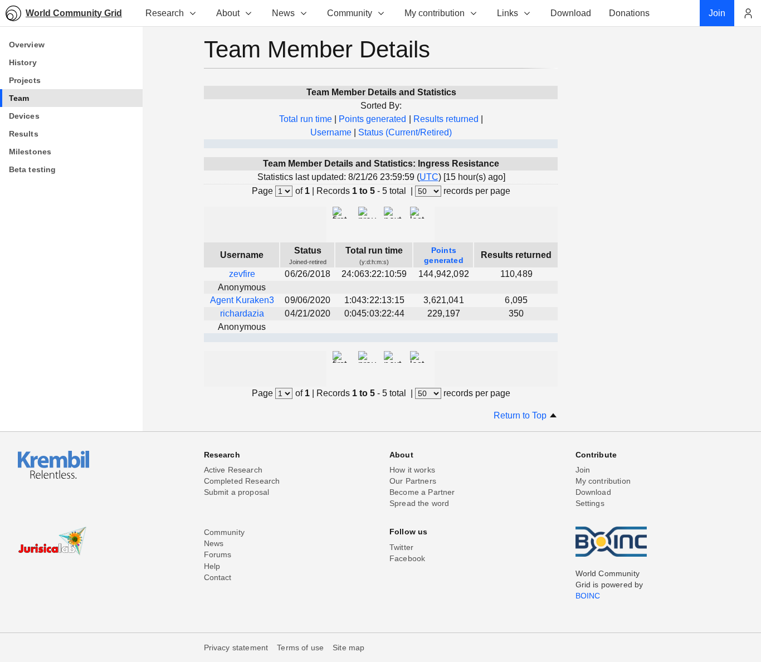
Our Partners (412, 480)
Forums (218, 554)
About (228, 13)
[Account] (747, 13)
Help (212, 566)
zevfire (242, 274)
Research (164, 13)
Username (331, 132)
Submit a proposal (237, 492)
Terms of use (300, 647)
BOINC (588, 595)
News (283, 13)
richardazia (242, 313)
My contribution (434, 13)
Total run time (305, 119)
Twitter (401, 547)
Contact (218, 577)
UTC (428, 177)
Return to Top (521, 415)
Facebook (407, 558)
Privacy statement (236, 647)
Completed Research (242, 480)
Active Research (233, 469)
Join (583, 469)
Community (349, 13)
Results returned (446, 119)
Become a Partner (422, 492)
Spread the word (419, 503)
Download (593, 492)
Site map (348, 647)
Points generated (372, 119)
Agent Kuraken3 (242, 300)
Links (507, 13)
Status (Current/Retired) (405, 132)
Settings (589, 503)
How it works (412, 469)
